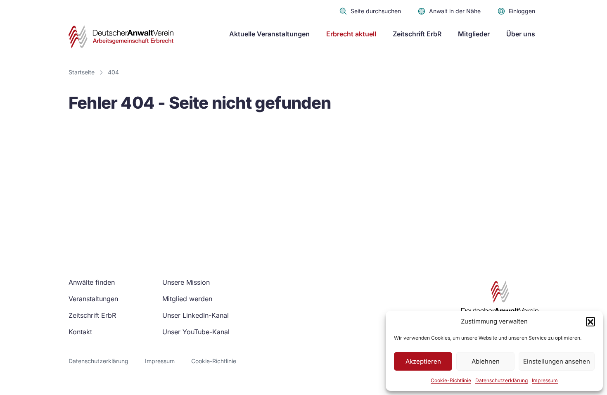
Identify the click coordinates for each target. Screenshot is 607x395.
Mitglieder (474, 34)
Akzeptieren (423, 361)
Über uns (520, 34)
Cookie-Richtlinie (451, 380)
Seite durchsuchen (376, 10)
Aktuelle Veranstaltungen (269, 34)
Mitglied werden (187, 299)
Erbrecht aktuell (351, 34)
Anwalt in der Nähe (455, 10)
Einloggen (522, 10)
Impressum (545, 380)
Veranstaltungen (93, 299)
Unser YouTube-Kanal (196, 332)
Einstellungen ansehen (556, 361)
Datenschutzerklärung (501, 380)
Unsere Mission (186, 282)
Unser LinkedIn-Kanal (195, 315)
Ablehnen (486, 361)
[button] (590, 321)
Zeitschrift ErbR (417, 34)
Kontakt (80, 332)
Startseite (82, 72)
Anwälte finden (92, 282)
